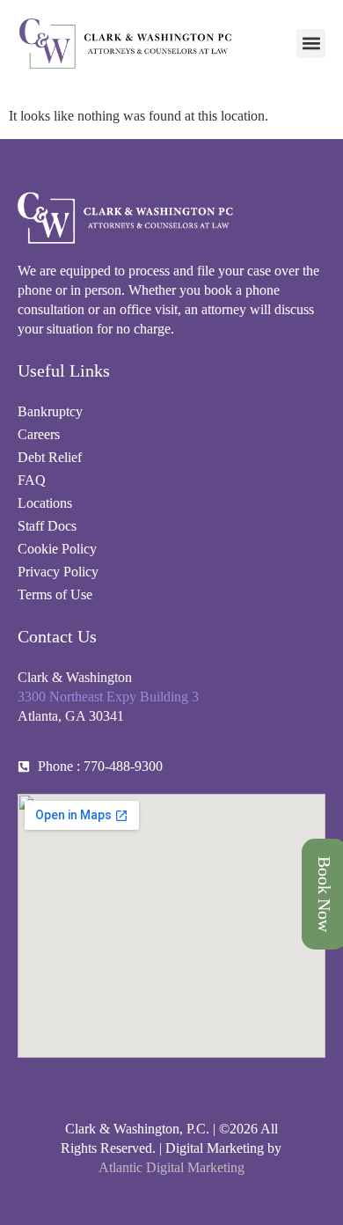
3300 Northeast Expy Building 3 (108, 696)
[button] (310, 43)
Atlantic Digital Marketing (171, 1167)
